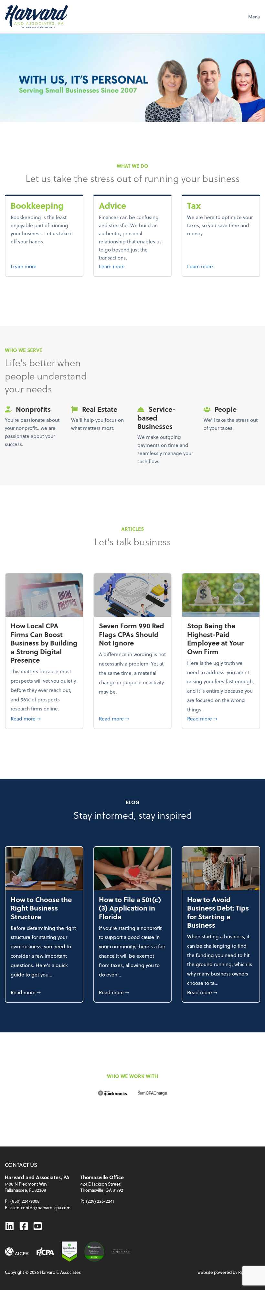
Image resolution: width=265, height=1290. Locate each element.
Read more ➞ (44, 718)
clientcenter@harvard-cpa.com (40, 1207)
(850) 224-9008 (25, 1201)
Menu (254, 16)
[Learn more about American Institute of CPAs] (17, 1251)
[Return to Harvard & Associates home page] (36, 16)
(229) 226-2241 (100, 1201)
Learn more (44, 266)
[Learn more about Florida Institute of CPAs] (45, 1251)
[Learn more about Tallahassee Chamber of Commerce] (120, 1251)
